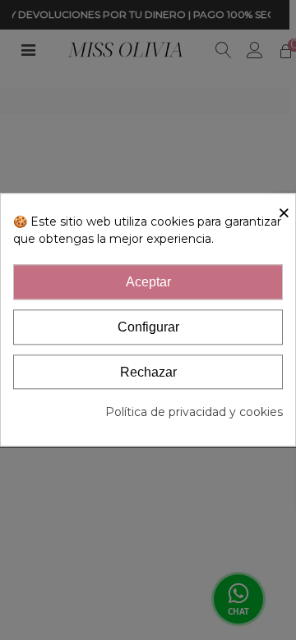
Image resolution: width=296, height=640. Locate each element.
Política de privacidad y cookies (194, 412)
